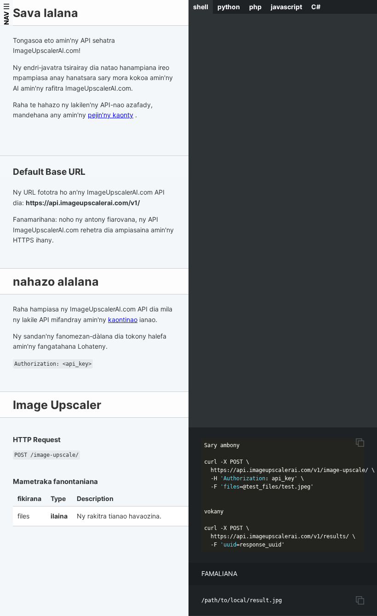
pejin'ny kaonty (110, 115)
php (255, 7)
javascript (286, 7)
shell (200, 7)
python (228, 7)
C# (315, 7)
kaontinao (122, 319)
